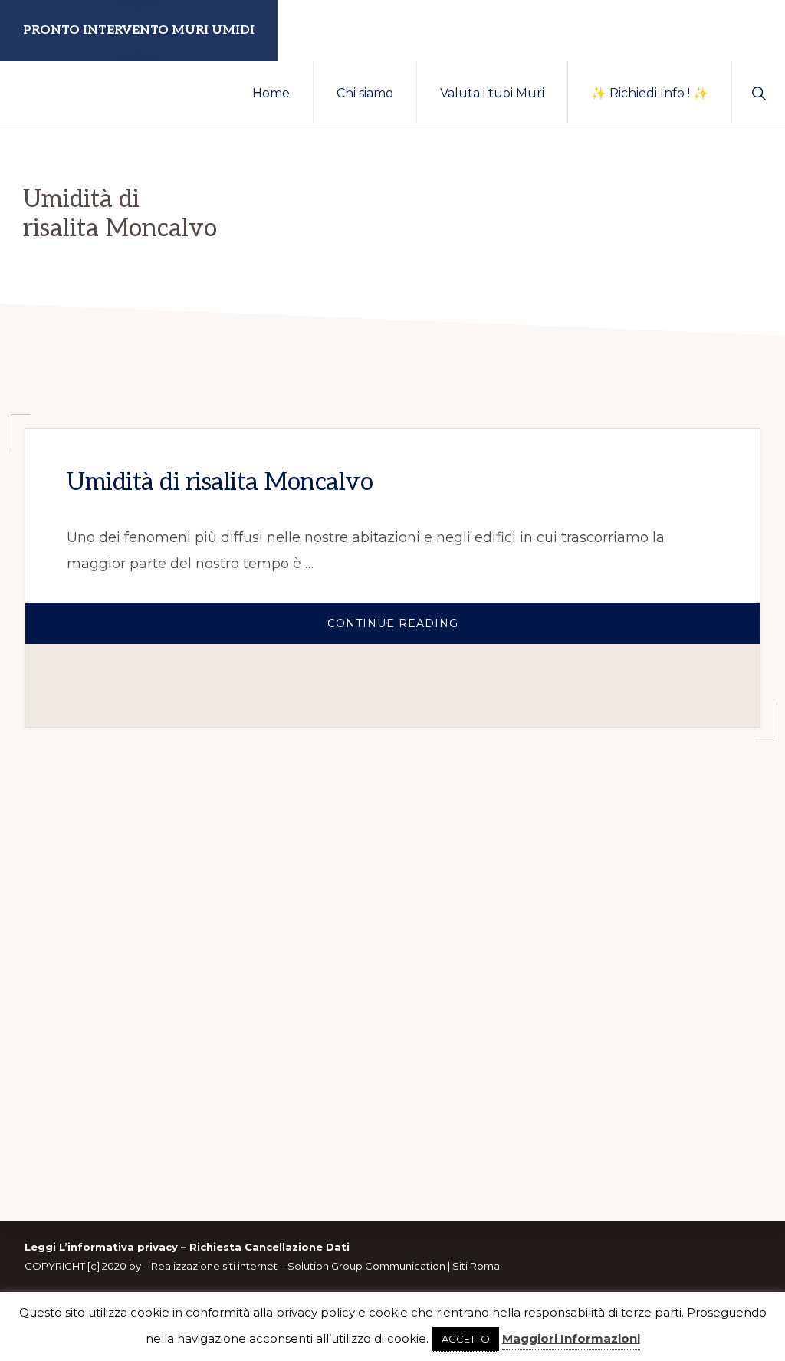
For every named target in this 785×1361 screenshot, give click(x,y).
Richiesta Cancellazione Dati (269, 1247)
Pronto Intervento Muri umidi (139, 30)
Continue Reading (460, 630)
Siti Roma (476, 1266)
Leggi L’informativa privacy (101, 1247)
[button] (758, 92)
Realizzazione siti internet (214, 1266)
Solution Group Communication (366, 1266)
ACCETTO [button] (466, 1339)
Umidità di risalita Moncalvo (220, 482)
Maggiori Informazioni (571, 1338)
